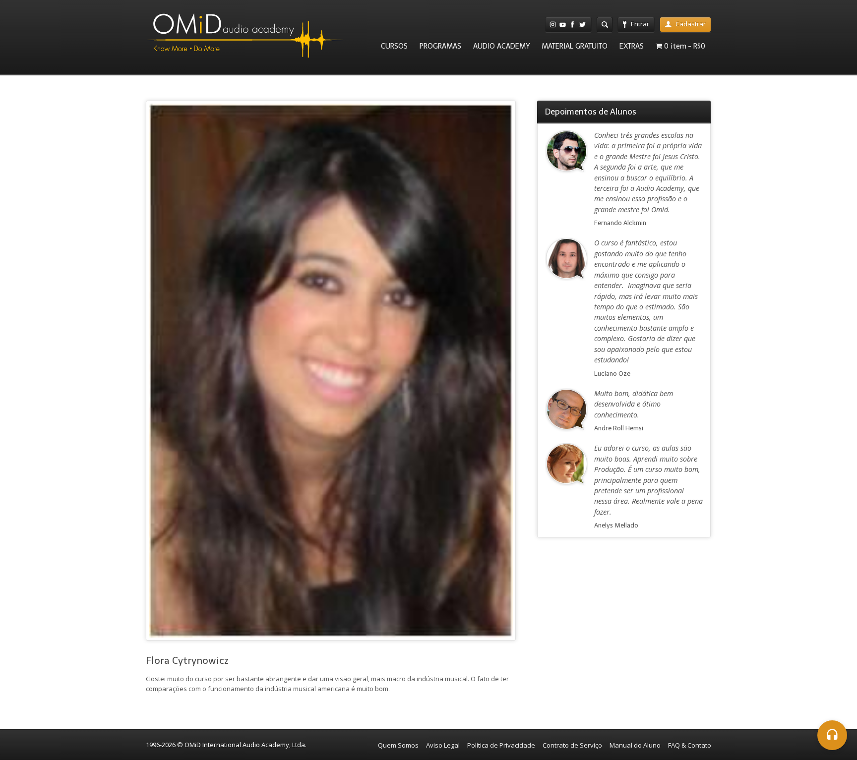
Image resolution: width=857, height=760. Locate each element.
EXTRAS (631, 46)
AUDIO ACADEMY (501, 46)
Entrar (640, 23)
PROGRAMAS (440, 46)
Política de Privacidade (501, 745)
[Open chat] (832, 735)
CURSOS (394, 46)
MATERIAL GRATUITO (575, 46)
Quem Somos (398, 745)
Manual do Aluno (635, 745)
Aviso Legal (443, 745)
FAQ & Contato (689, 745)
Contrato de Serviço (572, 745)
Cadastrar (690, 23)
